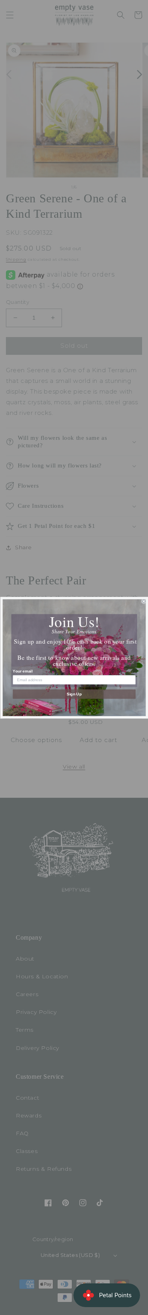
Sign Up (73, 694)
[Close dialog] (143, 601)
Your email (22, 671)
